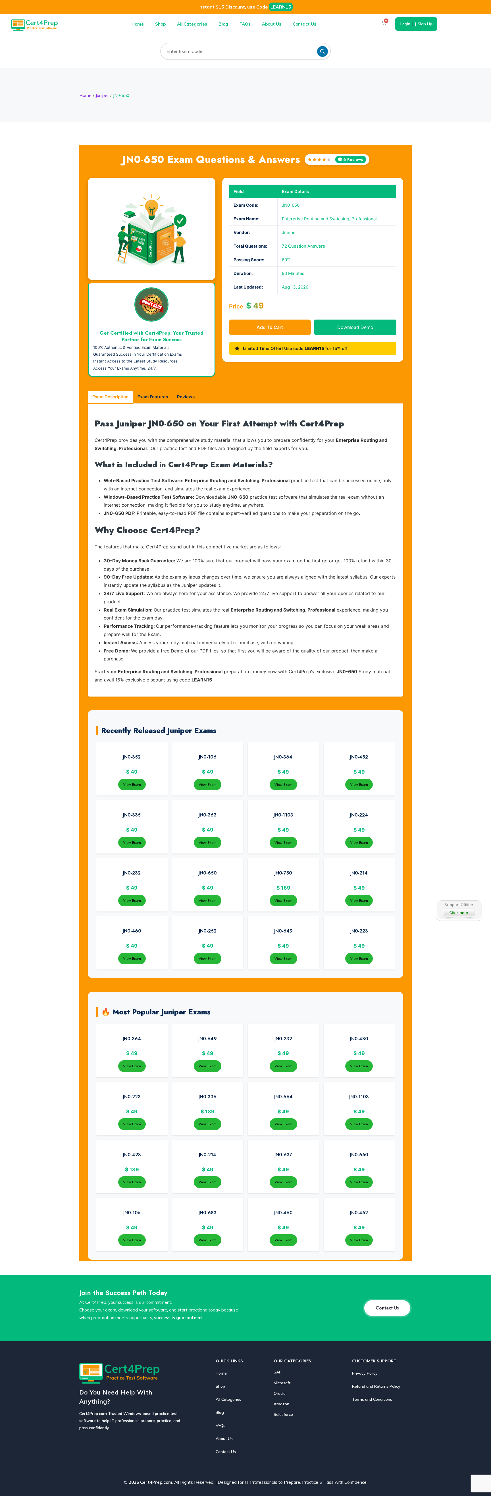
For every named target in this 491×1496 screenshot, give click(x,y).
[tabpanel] (245, 551)
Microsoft (282, 1382)
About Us (271, 24)
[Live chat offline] (459, 910)
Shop (160, 24)
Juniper (102, 95)
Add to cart (270, 327)
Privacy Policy (365, 1373)
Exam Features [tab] (153, 396)
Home (138, 24)
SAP (278, 1372)
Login (405, 23)
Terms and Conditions (372, 1399)
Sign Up (425, 23)
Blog (223, 24)
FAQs (245, 24)
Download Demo (355, 327)
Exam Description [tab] (110, 396)
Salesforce (283, 1414)
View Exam (132, 784)
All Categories (192, 24)
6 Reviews (353, 159)
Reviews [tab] (186, 396)
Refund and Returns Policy (376, 1386)
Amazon (281, 1403)
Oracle (280, 1393)
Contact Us (304, 24)
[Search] (322, 51)
